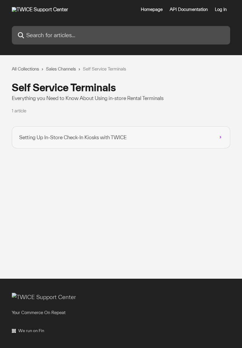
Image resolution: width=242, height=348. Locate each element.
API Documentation (189, 9)
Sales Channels (61, 68)
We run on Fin (31, 330)
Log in (221, 9)
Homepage (152, 9)
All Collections (25, 68)
